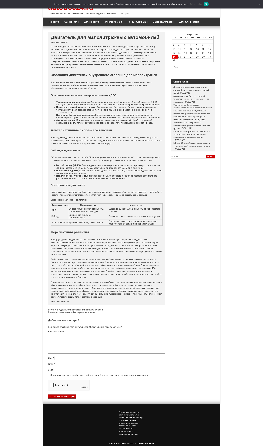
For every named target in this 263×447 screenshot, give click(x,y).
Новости (54, 22)
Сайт (50, 370)
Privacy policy (196, 4)
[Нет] (259, 4)
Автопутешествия (189, 22)
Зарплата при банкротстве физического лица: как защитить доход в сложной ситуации (192, 108)
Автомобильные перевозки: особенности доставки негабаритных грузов (191, 125)
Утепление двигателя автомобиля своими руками (75, 310)
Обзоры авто (71, 22)
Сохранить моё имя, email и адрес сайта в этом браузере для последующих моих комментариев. (100, 375)
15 (203, 49)
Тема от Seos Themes (146, 443)
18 (179, 53)
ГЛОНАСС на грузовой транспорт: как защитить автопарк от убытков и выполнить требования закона (191, 134)
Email (51, 364)
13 (191, 49)
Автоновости (91, 22)
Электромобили (113, 22)
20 (191, 53)
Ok (206, 4)
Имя (51, 358)
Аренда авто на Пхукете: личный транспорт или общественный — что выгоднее (191, 99)
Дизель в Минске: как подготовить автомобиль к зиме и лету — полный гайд (191, 90)
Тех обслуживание (137, 22)
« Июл (175, 67)
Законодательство (163, 22)
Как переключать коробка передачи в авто (71, 312)
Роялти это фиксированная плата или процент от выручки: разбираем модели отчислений (191, 117)
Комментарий (56, 331)
